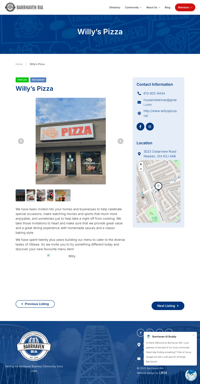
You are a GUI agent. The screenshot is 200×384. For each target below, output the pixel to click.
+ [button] (141, 164)
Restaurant (38, 80)
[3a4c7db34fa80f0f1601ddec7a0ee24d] (26, 4)
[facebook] (141, 333)
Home (19, 64)
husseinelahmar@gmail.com (160, 102)
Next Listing (166, 306)
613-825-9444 (154, 93)
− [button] (141, 169)
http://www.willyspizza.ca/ (161, 113)
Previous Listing (36, 304)
